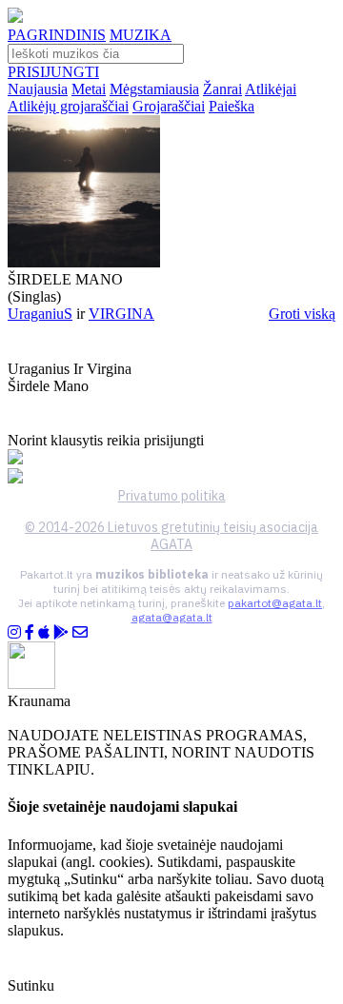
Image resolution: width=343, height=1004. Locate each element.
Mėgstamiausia (154, 89)
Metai (88, 89)
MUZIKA (141, 35)
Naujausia (38, 89)
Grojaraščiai (168, 106)
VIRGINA (121, 313)
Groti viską (302, 313)
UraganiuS (40, 313)
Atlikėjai (270, 89)
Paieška (231, 106)
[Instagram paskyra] (14, 632)
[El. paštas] (80, 632)
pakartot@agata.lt (275, 603)
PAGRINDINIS (57, 35)
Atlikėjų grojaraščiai (68, 106)
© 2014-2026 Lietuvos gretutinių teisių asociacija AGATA (171, 536)
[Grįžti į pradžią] (15, 18)
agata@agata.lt (171, 617)
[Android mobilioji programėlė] (61, 632)
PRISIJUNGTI (53, 72)
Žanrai (222, 89)
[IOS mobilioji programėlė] (44, 632)
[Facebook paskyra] (29, 632)
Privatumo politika (172, 495)
